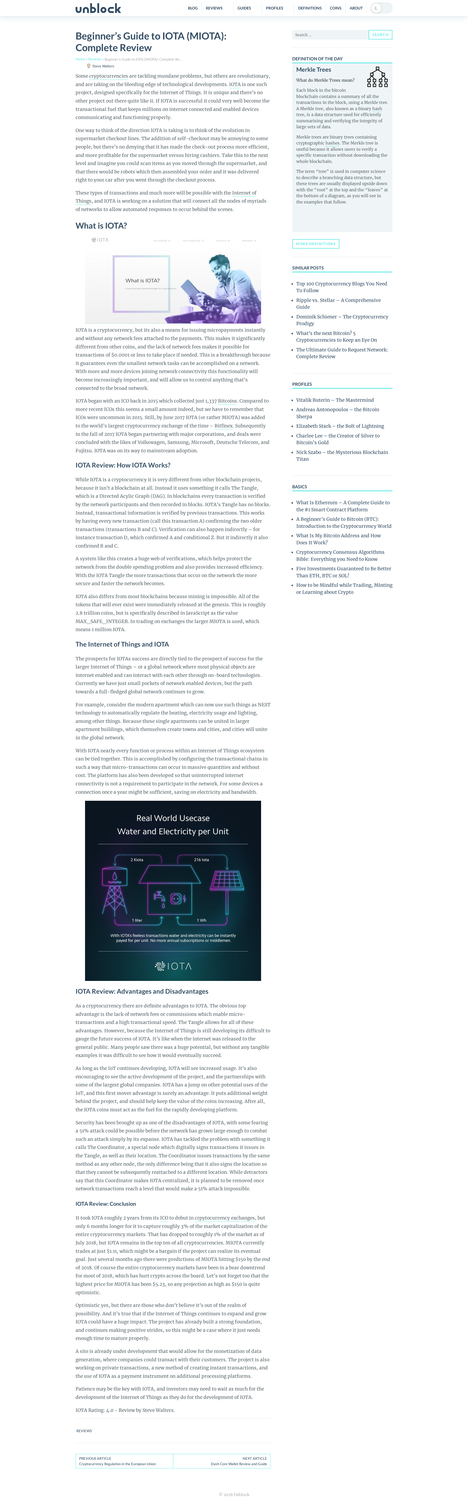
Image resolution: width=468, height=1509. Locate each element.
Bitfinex (223, 426)
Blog (193, 8)
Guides (244, 8)
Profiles (274, 8)
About (356, 8)
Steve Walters (103, 66)
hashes (333, 143)
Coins (336, 8)
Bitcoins (227, 401)
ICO (164, 1218)
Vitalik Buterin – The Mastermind (335, 400)
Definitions (310, 8)
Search (380, 34)
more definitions (316, 244)
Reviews (214, 8)
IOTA (235, 84)
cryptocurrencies (108, 76)
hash (377, 108)
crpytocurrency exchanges (225, 1218)
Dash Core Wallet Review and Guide (239, 1461)
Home (80, 59)
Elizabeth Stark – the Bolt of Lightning (340, 426)
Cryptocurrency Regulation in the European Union (117, 1461)
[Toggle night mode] (381, 8)
